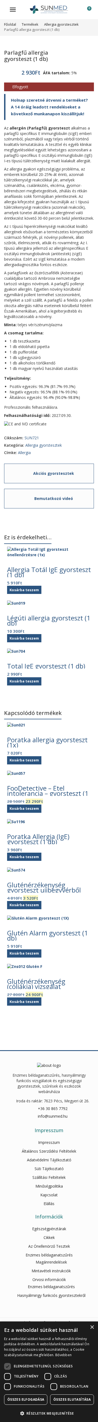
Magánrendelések (51, 1262)
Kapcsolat (49, 1194)
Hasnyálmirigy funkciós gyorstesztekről (51, 1295)
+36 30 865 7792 (53, 1108)
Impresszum (49, 1142)
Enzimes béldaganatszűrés (49, 1255)
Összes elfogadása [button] (25, 1399)
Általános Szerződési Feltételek (49, 1151)
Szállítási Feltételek (49, 1177)
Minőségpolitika (49, 1186)
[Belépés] (77, 11)
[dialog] (49, 1371)
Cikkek (49, 1237)
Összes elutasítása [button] (72, 1399)
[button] (49, 1413)
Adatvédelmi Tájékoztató (49, 1159)
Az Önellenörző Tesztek (49, 1246)
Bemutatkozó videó (53, 498)
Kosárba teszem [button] (24, 589)
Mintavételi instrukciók (51, 1270)
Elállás (49, 1203)
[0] (86, 11)
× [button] (92, 1327)
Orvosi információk (49, 1279)
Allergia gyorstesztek (43, 445)
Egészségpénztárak (49, 1228)
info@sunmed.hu (53, 1116)
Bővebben (63, 1355)
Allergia (24, 452)
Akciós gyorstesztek (53, 473)
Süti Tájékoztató (49, 1168)
